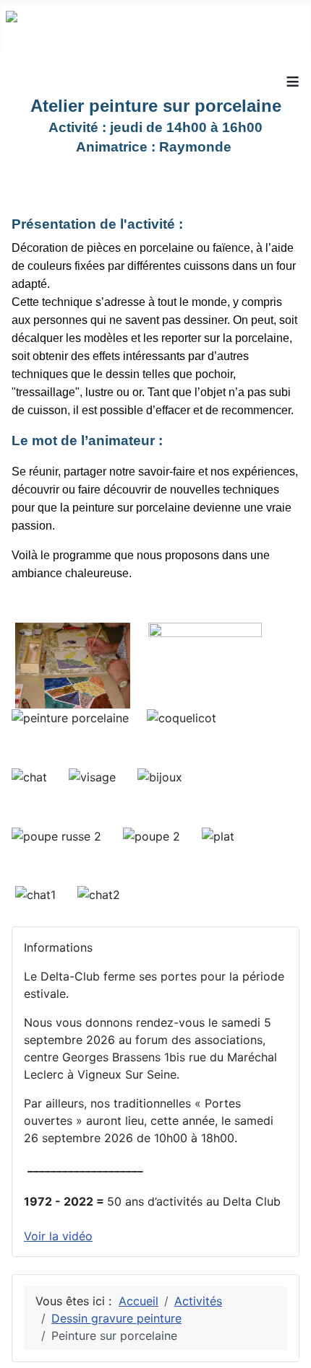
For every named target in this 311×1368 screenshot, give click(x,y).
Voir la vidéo (58, 1236)
